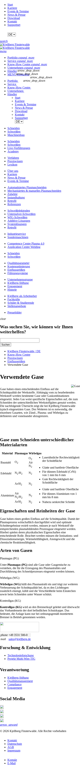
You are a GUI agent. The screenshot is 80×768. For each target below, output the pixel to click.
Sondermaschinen (17, 237)
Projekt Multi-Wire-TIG (21, 658)
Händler (12, 71)
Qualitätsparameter (18, 263)
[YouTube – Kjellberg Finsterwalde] (2, 721)
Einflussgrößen (16, 269)
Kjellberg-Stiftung (18, 282)
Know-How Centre (27, 64)
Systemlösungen (17, 224)
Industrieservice (16, 233)
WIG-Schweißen (17, 217)
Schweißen (13, 256)
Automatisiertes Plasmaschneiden (27, 187)
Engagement (14, 286)
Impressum (13, 750)
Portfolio (20, 57)
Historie (12, 289)
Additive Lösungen (18, 220)
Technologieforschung (20, 655)
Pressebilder (14, 312)
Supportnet (13, 24)
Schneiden (13, 253)
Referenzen (14, 204)
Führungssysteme (17, 273)
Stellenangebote (16, 306)
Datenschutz (14, 743)
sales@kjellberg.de (20, 639)
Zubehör (12, 194)
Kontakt (12, 21)
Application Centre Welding (23, 247)
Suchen (5, 344)
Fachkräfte (13, 299)
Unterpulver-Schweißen (21, 214)
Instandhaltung (16, 197)
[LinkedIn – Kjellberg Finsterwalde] (2, 707)
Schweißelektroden (18, 210)
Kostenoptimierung (18, 266)
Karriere (12, 8)
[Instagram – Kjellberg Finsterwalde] (2, 716)
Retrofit (11, 200)
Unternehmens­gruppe (20, 279)
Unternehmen (23, 67)
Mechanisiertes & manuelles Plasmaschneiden (34, 190)
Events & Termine (18, 11)
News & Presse (16, 14)
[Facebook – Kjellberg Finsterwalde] (2, 712)
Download (13, 18)
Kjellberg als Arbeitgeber (22, 296)
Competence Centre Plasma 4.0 (25, 243)
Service (20, 61)
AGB (10, 747)
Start (10, 4)
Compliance (14, 684)
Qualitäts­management (20, 681)
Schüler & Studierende (20, 302)
